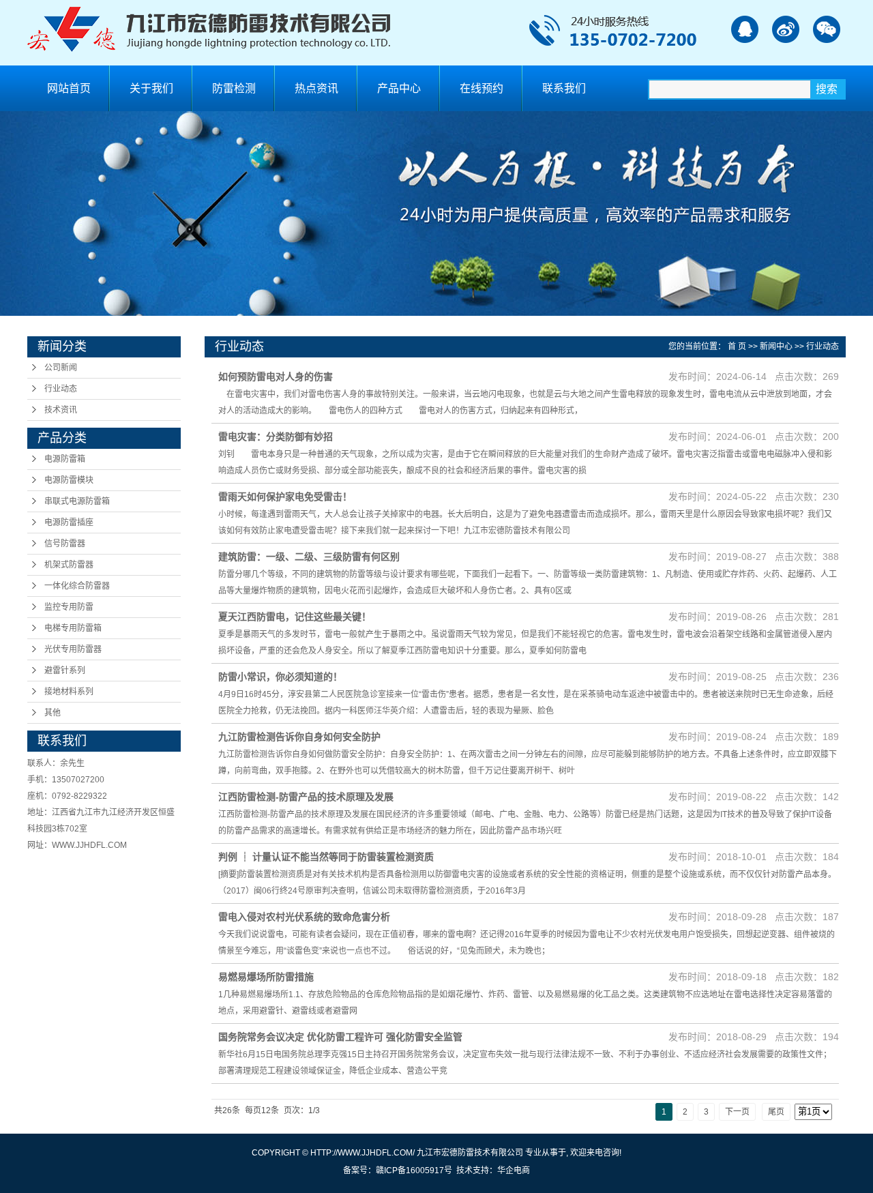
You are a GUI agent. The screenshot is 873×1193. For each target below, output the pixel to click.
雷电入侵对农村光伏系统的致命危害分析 (304, 916)
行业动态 (60, 389)
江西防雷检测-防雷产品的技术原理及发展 (306, 796)
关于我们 (151, 88)
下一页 (737, 1112)
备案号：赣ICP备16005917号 (397, 1170)
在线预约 (481, 88)
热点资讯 (316, 88)
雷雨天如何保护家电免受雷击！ (285, 496)
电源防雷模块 (68, 480)
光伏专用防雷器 (73, 649)
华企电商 (513, 1170)
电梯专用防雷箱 (73, 628)
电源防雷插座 (68, 522)
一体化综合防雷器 (77, 586)
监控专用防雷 (68, 607)
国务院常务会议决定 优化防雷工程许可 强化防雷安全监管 (340, 1036)
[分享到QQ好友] (744, 29)
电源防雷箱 (64, 459)
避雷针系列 (64, 670)
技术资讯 (60, 410)
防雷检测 (234, 88)
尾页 (776, 1112)
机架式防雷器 (68, 565)
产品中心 (399, 88)
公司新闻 (60, 367)
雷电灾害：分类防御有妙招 (275, 436)
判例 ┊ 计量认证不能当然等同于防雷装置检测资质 (326, 856)
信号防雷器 (64, 543)
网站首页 (69, 88)
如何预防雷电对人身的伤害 (275, 376)
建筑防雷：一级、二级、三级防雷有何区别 (309, 556)
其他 (52, 713)
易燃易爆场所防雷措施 (266, 976)
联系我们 (564, 88)
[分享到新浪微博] (785, 29)
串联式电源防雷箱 (77, 501)
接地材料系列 (68, 691)
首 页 (737, 346)
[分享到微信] (826, 29)
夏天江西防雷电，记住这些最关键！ (294, 616)
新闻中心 (776, 346)
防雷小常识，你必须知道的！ (280, 676)
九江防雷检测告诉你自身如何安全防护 (299, 736)
